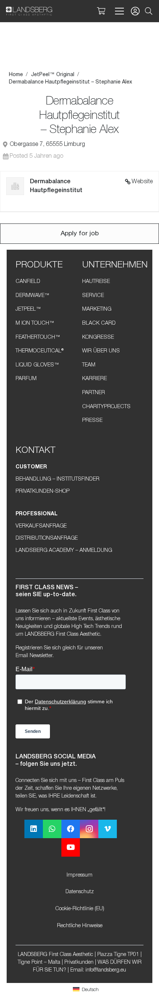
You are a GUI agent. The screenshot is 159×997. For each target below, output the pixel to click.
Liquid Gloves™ (37, 365)
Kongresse (98, 337)
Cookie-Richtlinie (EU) (79, 908)
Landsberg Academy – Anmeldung (64, 550)
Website (142, 181)
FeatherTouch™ (38, 337)
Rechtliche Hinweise (79, 925)
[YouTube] (70, 847)
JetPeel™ (28, 309)
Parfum (26, 378)
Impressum (79, 875)
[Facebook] (70, 829)
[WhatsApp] (52, 829)
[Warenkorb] (101, 11)
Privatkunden (79, 962)
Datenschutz (79, 892)
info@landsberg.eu (105, 970)
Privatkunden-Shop (43, 491)
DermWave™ (33, 295)
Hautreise (96, 281)
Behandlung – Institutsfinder (57, 479)
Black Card (99, 323)
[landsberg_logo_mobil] (29, 11)
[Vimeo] (107, 829)
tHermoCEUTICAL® (40, 351)
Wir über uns (101, 351)
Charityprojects (106, 406)
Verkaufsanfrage (41, 526)
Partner (93, 392)
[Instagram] (89, 829)
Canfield (28, 281)
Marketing (96, 309)
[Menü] (118, 11)
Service (93, 295)
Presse (92, 420)
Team (88, 365)
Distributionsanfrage (47, 538)
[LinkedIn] (33, 829)
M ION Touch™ (35, 323)
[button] (149, 11)
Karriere (94, 378)
